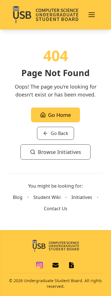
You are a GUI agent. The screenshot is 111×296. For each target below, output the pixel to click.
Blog (17, 197)
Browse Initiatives (59, 152)
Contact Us (55, 208)
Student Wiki (47, 197)
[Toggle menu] (91, 14)
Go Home (59, 114)
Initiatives (81, 197)
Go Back (59, 133)
